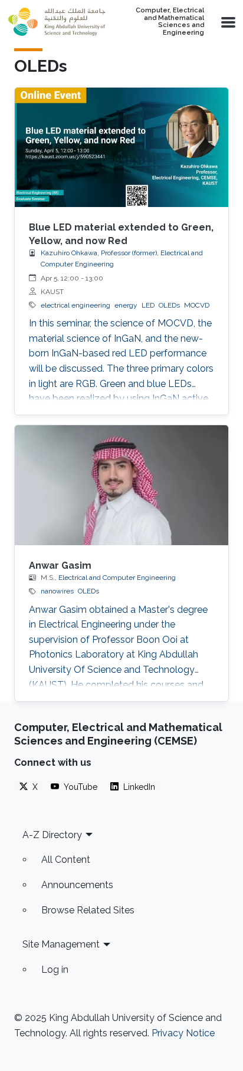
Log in (54, 969)
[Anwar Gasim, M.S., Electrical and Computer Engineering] (121, 485)
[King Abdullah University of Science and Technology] (56, 22)
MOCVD (196, 305)
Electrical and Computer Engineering (117, 577)
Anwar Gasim (60, 565)
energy (125, 305)
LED (148, 305)
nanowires (57, 591)
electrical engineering (75, 305)
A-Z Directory (52, 834)
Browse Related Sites (87, 910)
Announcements (77, 884)
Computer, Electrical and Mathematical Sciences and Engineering (170, 21)
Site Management (61, 944)
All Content (65, 859)
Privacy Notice (183, 1033)
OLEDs (169, 305)
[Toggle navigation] (227, 21)
